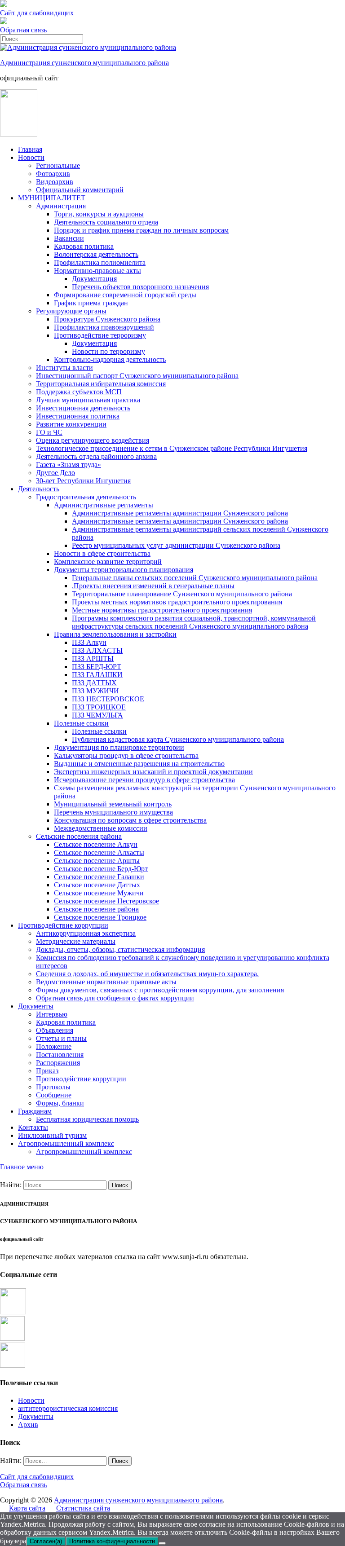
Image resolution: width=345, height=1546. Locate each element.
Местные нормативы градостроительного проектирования (162, 610)
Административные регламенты (103, 505)
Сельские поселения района (79, 836)
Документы (35, 1006)
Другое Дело (55, 472)
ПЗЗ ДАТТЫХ (94, 683)
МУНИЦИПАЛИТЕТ (51, 198)
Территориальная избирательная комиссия (101, 384)
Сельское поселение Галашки (99, 877)
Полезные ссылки (81, 723)
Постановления (60, 1054)
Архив (28, 1424)
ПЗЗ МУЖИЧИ (95, 691)
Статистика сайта (83, 1508)
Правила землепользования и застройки (115, 634)
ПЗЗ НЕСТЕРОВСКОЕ (108, 699)
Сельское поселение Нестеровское (106, 901)
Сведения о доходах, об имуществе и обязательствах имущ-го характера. (147, 974)
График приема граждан (91, 303)
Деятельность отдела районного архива (96, 456)
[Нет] (162, 1543)
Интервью (51, 1014)
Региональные (58, 165)
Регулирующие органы (71, 311)
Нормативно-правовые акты (97, 270)
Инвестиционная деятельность (83, 408)
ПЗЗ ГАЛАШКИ (97, 674)
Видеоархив (54, 181)
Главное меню (22, 1167)
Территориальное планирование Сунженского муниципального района (182, 594)
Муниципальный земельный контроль (113, 804)
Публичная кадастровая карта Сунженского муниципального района (178, 739)
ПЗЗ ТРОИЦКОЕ (99, 707)
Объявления (54, 1030)
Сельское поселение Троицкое (100, 917)
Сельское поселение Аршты (97, 860)
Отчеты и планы (61, 1038)
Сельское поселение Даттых (97, 885)
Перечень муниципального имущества (113, 812)
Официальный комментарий (80, 190)
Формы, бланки (60, 1103)
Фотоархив (53, 173)
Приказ (47, 1071)
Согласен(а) (46, 1541)
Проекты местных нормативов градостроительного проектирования (177, 602)
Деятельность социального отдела (106, 222)
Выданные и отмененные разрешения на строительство (139, 763)
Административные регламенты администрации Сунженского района (180, 513)
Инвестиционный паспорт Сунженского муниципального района (137, 375)
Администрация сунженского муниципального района (84, 62)
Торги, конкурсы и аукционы (99, 214)
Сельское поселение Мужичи (99, 893)
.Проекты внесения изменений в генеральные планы (153, 586)
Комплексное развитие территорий (108, 561)
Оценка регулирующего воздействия (92, 440)
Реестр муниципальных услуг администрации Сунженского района (176, 545)
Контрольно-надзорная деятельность (110, 359)
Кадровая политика (84, 246)
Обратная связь (23, 30)
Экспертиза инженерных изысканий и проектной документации (153, 771)
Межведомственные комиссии (100, 828)
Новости (31, 157)
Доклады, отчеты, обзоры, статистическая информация (120, 949)
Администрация (61, 206)
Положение (53, 1046)
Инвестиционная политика (77, 416)
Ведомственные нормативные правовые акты (106, 982)
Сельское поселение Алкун (95, 844)
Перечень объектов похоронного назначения (140, 287)
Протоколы (53, 1087)
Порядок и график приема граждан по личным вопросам (141, 230)
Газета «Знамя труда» (68, 464)
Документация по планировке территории (119, 747)
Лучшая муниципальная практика (88, 400)
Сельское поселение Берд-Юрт (101, 868)
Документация (94, 278)
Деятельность (38, 489)
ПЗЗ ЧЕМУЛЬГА (97, 715)
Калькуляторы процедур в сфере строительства (126, 755)
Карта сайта (27, 1508)
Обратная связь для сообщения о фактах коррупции (115, 998)
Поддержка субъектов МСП (79, 392)
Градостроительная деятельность (86, 497)
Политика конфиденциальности (112, 1541)
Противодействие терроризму (100, 335)
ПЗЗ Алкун (89, 642)
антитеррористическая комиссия (68, 1408)
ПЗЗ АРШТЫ (93, 658)
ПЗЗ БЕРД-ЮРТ (96, 666)
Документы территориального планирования (123, 569)
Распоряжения (58, 1062)
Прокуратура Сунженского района (107, 319)
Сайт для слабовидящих (37, 1476)
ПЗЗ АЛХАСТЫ (97, 650)
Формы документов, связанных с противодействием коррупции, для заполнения (160, 990)
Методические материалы (75, 941)
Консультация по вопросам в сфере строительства (130, 820)
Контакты (33, 1127)
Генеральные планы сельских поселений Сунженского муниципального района (195, 577)
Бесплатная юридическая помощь (87, 1119)
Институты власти (64, 367)
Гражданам (35, 1111)
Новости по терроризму (108, 351)
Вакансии (69, 238)
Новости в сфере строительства (102, 553)
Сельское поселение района (96, 909)
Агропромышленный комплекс (66, 1143)
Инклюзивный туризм (52, 1135)
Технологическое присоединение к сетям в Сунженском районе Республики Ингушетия (171, 448)
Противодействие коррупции (63, 925)
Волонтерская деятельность (96, 254)
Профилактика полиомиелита (100, 262)
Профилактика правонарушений (104, 327)
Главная (30, 149)
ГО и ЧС (49, 432)
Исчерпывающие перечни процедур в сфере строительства (144, 780)
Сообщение (53, 1095)
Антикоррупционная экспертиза (86, 933)
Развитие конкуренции (71, 424)
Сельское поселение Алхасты (99, 852)
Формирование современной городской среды (125, 295)
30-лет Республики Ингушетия (83, 481)
